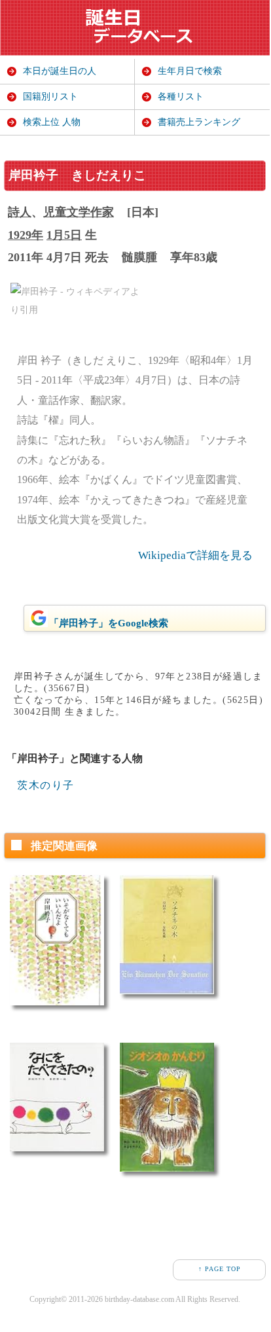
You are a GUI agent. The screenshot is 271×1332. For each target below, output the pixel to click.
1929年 (25, 235)
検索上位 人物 (52, 122)
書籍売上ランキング (199, 122)
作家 (102, 212)
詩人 (19, 212)
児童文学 (66, 212)
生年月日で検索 (190, 71)
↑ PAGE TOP (219, 1268)
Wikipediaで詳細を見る (195, 555)
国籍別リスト (50, 96)
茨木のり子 (46, 785)
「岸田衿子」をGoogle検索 (108, 623)
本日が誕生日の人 (59, 71)
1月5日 (64, 235)
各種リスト (181, 96)
